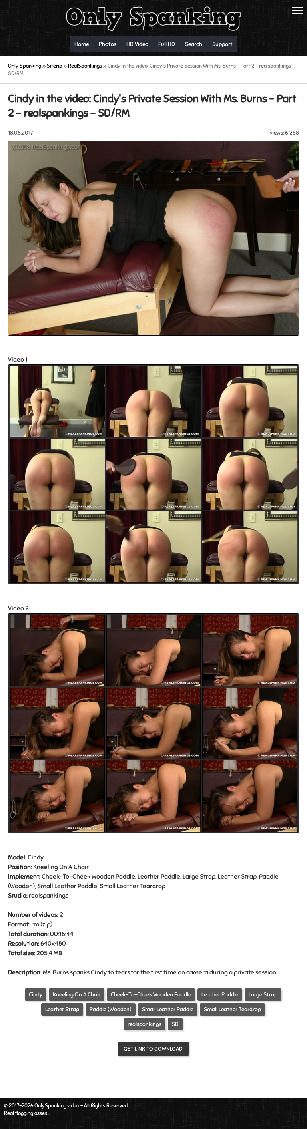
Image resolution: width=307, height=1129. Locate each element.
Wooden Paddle (113, 877)
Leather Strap (237, 877)
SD (175, 1024)
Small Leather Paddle (67, 886)
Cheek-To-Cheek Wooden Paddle (151, 994)
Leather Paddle (159, 877)
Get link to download (153, 1049)
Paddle (269, 877)
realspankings (144, 1024)
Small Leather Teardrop (132, 886)
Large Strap (199, 877)
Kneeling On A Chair (61, 867)
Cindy (35, 994)
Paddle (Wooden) (111, 1009)
